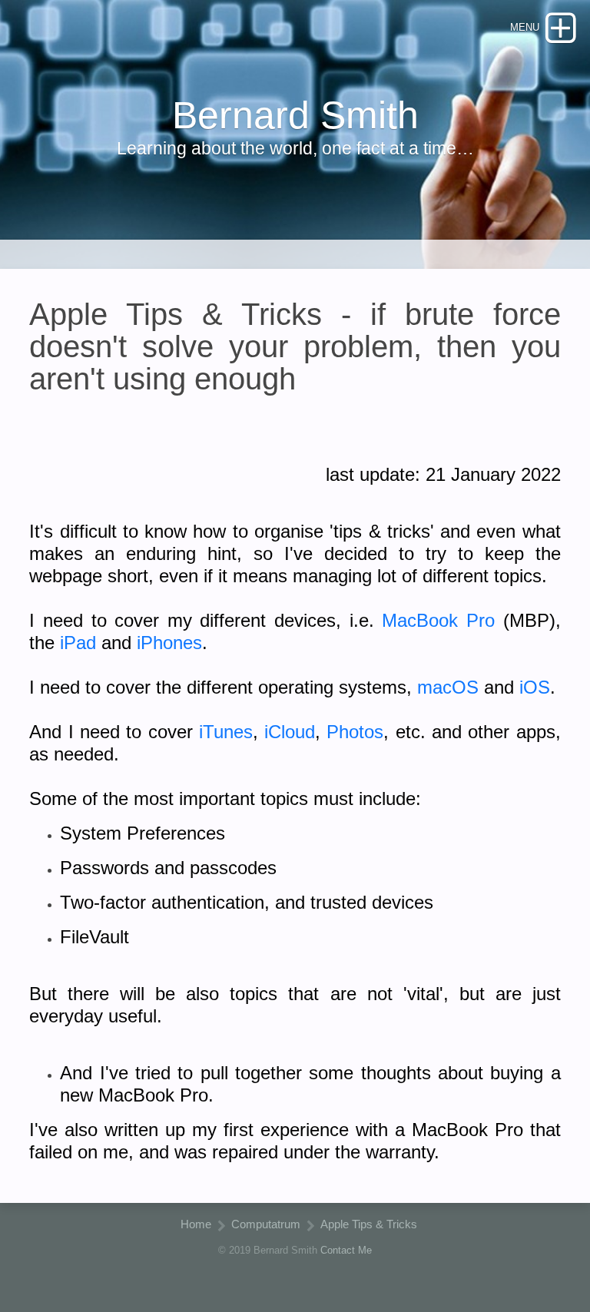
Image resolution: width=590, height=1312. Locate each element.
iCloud (289, 731)
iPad (78, 642)
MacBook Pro (438, 620)
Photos (354, 731)
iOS (534, 687)
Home (196, 1224)
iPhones (169, 642)
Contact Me (346, 1250)
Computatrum (265, 1224)
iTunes (226, 731)
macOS (448, 687)
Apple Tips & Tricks (368, 1224)
